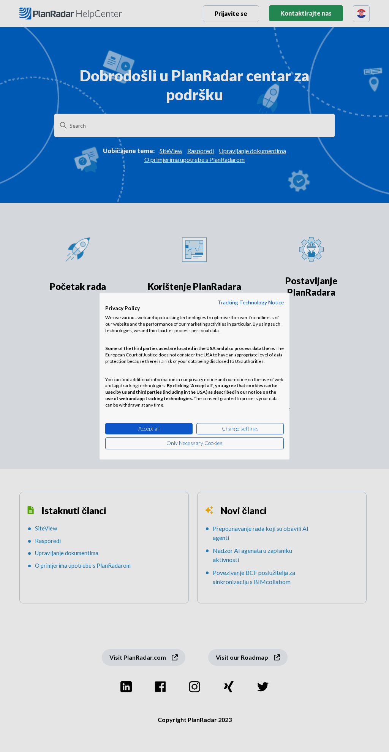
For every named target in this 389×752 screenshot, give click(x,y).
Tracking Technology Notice (251, 302)
